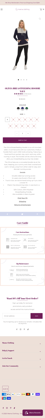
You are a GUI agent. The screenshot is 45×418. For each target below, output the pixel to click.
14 (31, 119)
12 (25, 119)
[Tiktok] (28, 329)
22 (22, 126)
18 (10, 126)
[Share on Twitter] (22, 214)
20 (16, 126)
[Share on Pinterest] (37, 214)
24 (28, 126)
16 (36, 119)
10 (19, 119)
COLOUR (22, 105)
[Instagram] (20, 329)
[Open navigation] (5, 9)
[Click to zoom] (40, 18)
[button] (18, 108)
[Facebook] (16, 329)
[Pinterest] (24, 329)
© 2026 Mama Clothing (10, 413)
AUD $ (5, 389)
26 (34, 126)
